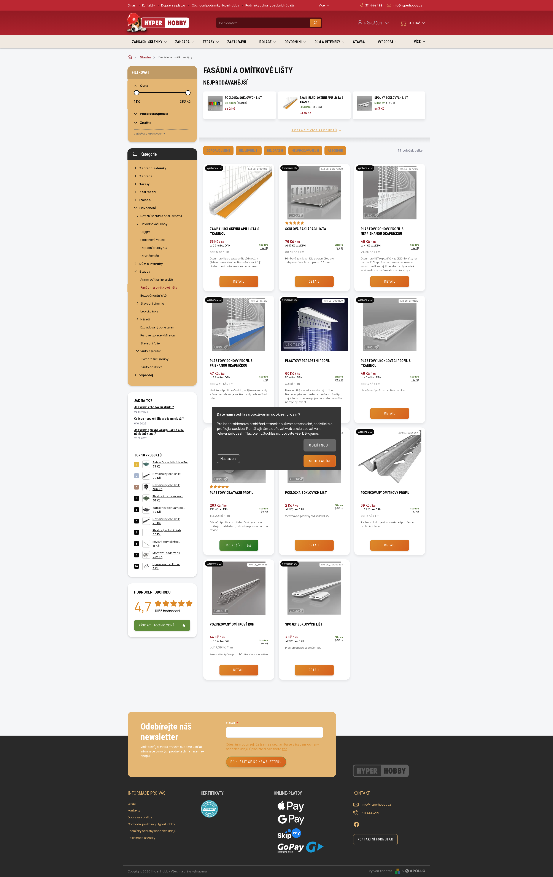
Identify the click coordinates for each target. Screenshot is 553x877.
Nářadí (145, 319)
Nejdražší (275, 150)
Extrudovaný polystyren (157, 327)
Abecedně (335, 150)
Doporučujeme (218, 150)
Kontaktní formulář (375, 839)
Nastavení (228, 458)
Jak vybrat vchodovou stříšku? (154, 407)
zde (284, 749)
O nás (132, 5)
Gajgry (145, 232)
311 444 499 (370, 813)
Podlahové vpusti (152, 240)
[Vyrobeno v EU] (239, 194)
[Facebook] (356, 824)
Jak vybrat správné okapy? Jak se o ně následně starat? (159, 431)
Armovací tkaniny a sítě (156, 279)
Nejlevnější (248, 150)
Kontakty (148, 5)
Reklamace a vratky (141, 838)
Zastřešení (147, 192)
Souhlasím (319, 461)
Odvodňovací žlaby (153, 224)
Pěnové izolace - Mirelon (157, 335)
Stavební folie (150, 343)
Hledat (315, 23)
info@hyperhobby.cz (376, 804)
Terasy (144, 184)
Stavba (144, 271)
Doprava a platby (173, 5)
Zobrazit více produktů (314, 130)
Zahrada (146, 176)
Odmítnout (320, 445)
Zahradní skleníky (152, 168)
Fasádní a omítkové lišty (158, 287)
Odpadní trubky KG (153, 248)
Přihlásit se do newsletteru (256, 761)
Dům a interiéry (151, 264)
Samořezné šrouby (154, 359)
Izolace (145, 200)
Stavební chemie (152, 303)
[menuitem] (149, 41)
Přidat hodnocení (156, 625)
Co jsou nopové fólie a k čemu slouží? (159, 418)
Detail (238, 281)
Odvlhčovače (149, 256)
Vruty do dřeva (151, 367)
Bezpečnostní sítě (153, 295)
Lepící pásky (149, 311)
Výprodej (146, 375)
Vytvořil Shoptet (380, 871)
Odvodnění (147, 208)
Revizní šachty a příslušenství (161, 216)
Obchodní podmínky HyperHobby (215, 5)
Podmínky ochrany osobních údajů (269, 5)
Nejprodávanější (305, 150)
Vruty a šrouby (150, 351)
